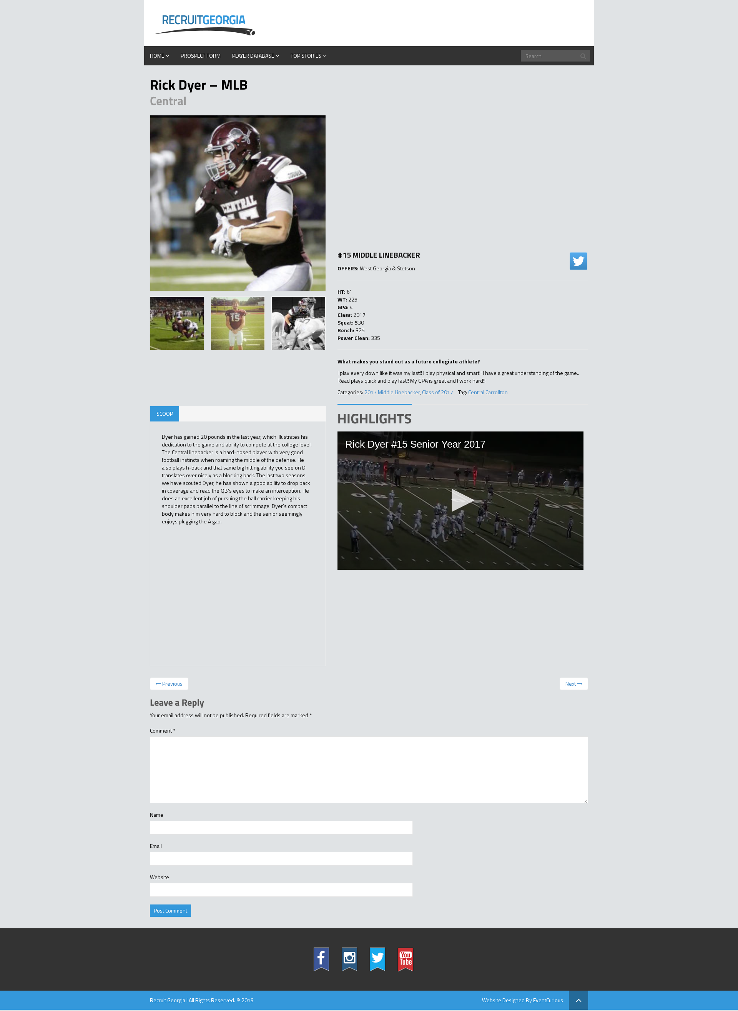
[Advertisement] (462, 184)
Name (156, 815)
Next (571, 684)
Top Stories (306, 56)
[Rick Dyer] (238, 203)
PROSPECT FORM (201, 56)
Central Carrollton (488, 392)
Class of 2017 (437, 392)
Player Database (253, 56)
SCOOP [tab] (164, 414)
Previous (172, 684)
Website (159, 877)
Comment (162, 731)
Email (156, 846)
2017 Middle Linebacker (392, 392)
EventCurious (548, 1000)
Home (157, 56)
